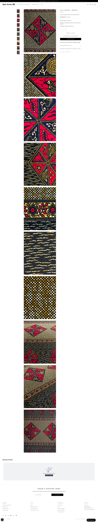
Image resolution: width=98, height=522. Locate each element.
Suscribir (57, 494)
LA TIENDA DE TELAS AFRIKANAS (23, 4)
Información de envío (33, 508)
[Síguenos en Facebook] (2, 515)
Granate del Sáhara (5, 508)
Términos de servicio (61, 511)
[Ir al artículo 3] (18, 20)
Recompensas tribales (61, 508)
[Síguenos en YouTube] (10, 515)
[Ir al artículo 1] (18, 11)
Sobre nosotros (60, 505)
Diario (59, 506)
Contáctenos (86, 505)
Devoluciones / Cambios (34, 510)
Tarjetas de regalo (5, 510)
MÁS (42, 4)
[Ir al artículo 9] (18, 48)
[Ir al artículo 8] (18, 43)
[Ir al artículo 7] (18, 39)
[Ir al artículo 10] (18, 52)
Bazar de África (4, 506)
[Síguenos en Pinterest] (8, 515)
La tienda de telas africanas (6, 505)
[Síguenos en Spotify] (16, 515)
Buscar (31, 505)
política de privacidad (61, 510)
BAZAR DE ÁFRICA (35, 4)
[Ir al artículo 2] (18, 16)
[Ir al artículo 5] (18, 29)
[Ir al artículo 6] (18, 34)
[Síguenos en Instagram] (5, 515)
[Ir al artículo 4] (18, 25)
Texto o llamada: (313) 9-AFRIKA (89, 509)
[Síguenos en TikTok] (13, 515)
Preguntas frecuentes (33, 506)
